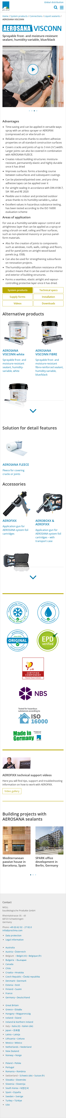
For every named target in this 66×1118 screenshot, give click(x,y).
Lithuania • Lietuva (15, 1038)
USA (8, 1104)
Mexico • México (14, 1042)
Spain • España (13, 1092)
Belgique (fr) (35, 955)
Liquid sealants (52, 16)
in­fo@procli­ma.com (12, 930)
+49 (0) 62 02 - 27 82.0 (21, 927)
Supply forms (17, 296)
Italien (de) (27, 1026)
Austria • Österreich (16, 951)
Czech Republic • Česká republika (23, 976)
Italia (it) (16, 1026)
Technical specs (48, 290)
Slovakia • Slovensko (16, 1079)
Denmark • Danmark (16, 980)
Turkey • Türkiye (14, 1100)
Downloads (48, 303)
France (9, 993)
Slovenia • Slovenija (15, 1083)
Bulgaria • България (16, 960)
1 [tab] (29, 110)
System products (19, 16)
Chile (8, 968)
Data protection (13, 935)
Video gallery (11, 791)
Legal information (15, 939)
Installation (48, 296)
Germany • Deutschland (18, 997)
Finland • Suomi (14, 989)
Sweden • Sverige (14, 1096)
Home (5, 16)
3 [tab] (34, 110)
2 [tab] (32, 110)
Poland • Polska (13, 1063)
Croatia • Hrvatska (15, 972)
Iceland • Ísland (13, 1017)
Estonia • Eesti (13, 984)
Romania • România (16, 1071)
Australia (10, 947)
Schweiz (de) (26, 1075)
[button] (55, 8)
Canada (9, 964)
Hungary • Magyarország (18, 1013)
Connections (36, 16)
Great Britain (12, 1005)
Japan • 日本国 (13, 1030)
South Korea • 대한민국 (17, 1088)
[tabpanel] (33, 76)
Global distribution (54, 2)
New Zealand (12, 1051)
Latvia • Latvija (13, 1034)
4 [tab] (36, 110)
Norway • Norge (14, 1055)
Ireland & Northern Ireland (19, 1021)
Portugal (10, 1067)
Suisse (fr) (39, 1075)
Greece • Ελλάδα (14, 1009)
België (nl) (22, 955)
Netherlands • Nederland (18, 1046)
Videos (17, 303)
